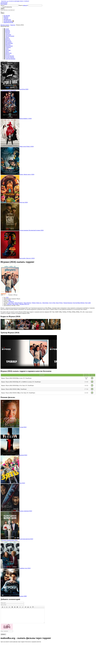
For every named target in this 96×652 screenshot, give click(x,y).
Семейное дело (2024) (25, 568)
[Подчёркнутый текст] (7, 607)
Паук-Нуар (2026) (23, 89)
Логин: (2, 5)
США (9, 300)
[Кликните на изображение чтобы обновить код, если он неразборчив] (7, 629)
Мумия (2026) (12, 90)
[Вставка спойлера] (33, 607)
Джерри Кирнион (67, 302)
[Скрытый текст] (25, 607)
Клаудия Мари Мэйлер (79, 302)
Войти (2, 8)
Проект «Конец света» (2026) (26, 174)
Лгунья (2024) (22, 427)
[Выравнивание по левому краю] (12, 607)
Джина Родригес (18, 302)
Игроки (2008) (23, 596)
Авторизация (4, 2)
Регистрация (4, 4)
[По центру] (15, 607)
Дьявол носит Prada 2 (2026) (26, 146)
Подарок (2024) (14, 540)
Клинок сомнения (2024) (25, 511)
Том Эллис (11, 302)
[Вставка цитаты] (28, 607)
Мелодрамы (16, 304)
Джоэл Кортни (27, 302)
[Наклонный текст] (5, 607)
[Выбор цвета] (22, 607)
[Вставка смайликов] (20, 607)
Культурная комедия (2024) (26, 539)
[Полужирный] (2, 607)
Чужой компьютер (7, 7)
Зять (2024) (22, 483)
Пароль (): (23, 5)
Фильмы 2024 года (24, 304)
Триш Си (11, 301)
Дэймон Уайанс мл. (37, 302)
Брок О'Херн (59, 302)
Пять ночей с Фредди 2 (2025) (27, 258)
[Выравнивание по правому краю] (17, 607)
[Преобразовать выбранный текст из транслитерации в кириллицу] (30, 607)
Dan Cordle (88, 302)
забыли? (25, 5)
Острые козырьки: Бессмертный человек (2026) (31, 230)
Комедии (9, 304)
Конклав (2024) (23, 455)
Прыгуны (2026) (23, 202)
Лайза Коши (45, 302)
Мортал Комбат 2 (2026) (25, 118)
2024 (7, 297)
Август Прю (52, 302)
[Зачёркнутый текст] (9, 607)
